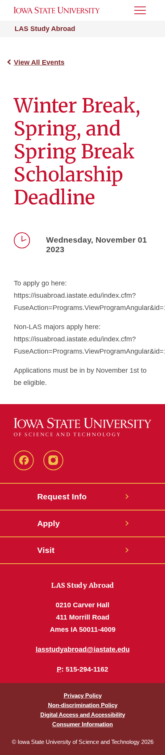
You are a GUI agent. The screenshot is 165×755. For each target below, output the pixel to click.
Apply (48, 523)
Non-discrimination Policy (82, 705)
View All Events (39, 62)
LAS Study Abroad (45, 29)
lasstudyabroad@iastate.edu (83, 649)
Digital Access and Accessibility (82, 714)
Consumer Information (82, 724)
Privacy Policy (83, 695)
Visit (45, 550)
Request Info (62, 496)
